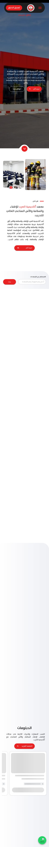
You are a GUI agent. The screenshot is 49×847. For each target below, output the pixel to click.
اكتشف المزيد (27, 628)
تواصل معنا (17, 89)
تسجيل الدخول (14, 7)
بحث (9, 282)
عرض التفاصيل (24, 351)
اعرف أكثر (36, 89)
